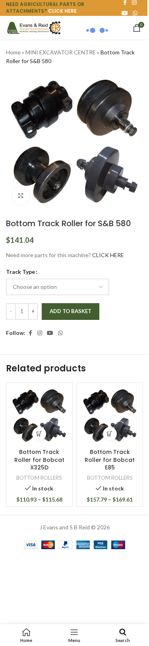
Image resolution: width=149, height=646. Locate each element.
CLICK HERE (62, 11)
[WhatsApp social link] (135, 13)
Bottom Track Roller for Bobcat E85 (110, 459)
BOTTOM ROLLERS (39, 478)
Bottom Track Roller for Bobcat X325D (39, 459)
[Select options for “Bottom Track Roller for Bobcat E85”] (110, 434)
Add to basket (70, 311)
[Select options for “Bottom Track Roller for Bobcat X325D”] (39, 434)
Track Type (20, 271)
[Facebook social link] (30, 333)
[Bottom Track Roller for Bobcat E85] (110, 416)
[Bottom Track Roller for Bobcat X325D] (39, 416)
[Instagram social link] (40, 333)
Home (13, 52)
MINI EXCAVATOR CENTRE (60, 52)
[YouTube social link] (50, 333)
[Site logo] (34, 27)
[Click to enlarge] (21, 196)
